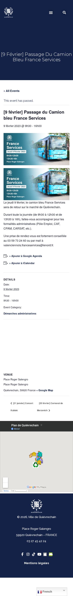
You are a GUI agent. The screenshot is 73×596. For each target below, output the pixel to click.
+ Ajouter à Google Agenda (25, 256)
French (47, 591)
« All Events (11, 91)
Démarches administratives (20, 313)
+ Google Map (44, 390)
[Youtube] (39, 554)
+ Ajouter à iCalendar (22, 263)
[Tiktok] (33, 554)
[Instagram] (28, 554)
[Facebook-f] (22, 554)
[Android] (50, 554)
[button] (51, 12)
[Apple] (45, 554)
